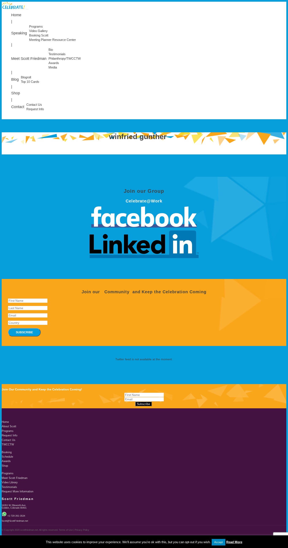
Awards (53, 63)
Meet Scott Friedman (28, 58)
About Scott (9, 426)
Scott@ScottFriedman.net (15, 521)
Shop (15, 93)
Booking (7, 452)
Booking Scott (38, 35)
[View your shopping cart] (285, 118)
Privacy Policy (82, 530)
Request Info (35, 109)
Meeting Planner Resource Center (52, 40)
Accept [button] (218, 542)
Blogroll (26, 77)
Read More (234, 542)
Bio (50, 49)
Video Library (10, 482)
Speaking (19, 33)
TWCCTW (8, 444)
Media (52, 67)
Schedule (7, 456)
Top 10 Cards (30, 81)
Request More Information (17, 491)
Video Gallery (38, 31)
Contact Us (34, 104)
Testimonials (57, 54)
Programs (36, 26)
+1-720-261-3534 (16, 516)
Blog (15, 79)
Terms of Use (66, 530)
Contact (17, 107)
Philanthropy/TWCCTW (64, 58)
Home (16, 15)
